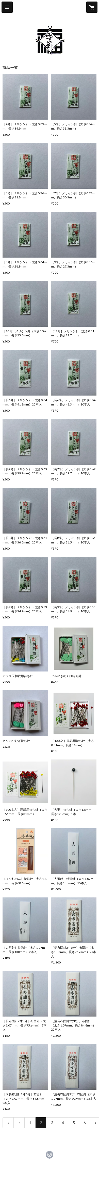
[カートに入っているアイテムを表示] (91, 7)
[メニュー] (7, 7)
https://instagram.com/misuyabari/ (49, 1155)
